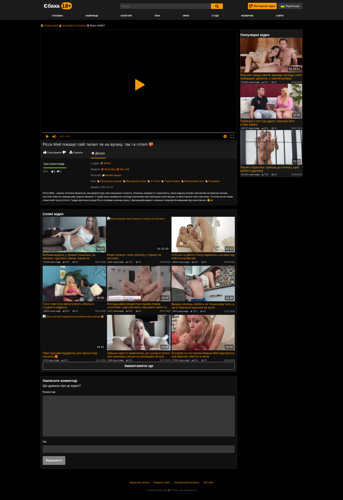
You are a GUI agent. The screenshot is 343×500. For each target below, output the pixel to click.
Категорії (126, 15)
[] (217, 6)
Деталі (99, 153)
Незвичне (247, 15)
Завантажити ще (138, 366)
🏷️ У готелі (153, 181)
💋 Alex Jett (122, 169)
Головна (57, 15)
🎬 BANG (105, 163)
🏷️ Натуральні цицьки (109, 181)
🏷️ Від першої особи (134, 181)
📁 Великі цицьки (111, 175)
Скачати (78, 152)
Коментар (49, 391)
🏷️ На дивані (212, 181)
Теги (157, 15)
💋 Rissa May (108, 169)
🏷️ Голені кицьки (170, 181)
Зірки (186, 15)
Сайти (280, 15)
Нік (44, 441)
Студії (215, 15)
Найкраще (92, 15)
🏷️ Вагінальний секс (192, 181)
